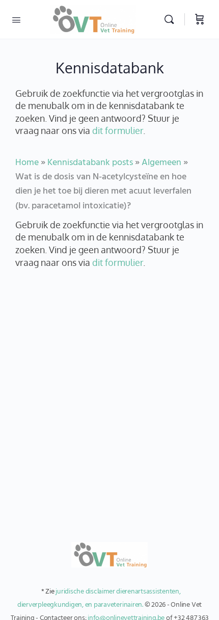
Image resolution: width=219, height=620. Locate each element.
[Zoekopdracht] (171, 19)
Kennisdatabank (110, 67)
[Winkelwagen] (199, 19)
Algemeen (161, 162)
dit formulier (117, 130)
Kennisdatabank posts (90, 162)
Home (27, 162)
